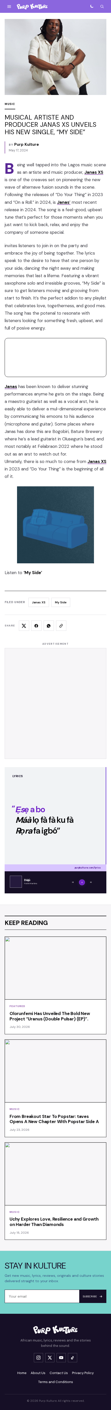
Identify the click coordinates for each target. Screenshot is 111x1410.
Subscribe (90, 1296)
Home (22, 1373)
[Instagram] (38, 1357)
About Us (38, 1373)
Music (10, 104)
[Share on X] (24, 626)
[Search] (102, 6)
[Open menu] (9, 6)
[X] (49, 1357)
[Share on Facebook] (36, 626)
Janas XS (38, 602)
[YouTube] (61, 1357)
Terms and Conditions (55, 1382)
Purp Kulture (26, 144)
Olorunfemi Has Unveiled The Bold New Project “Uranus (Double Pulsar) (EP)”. (50, 1016)
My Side (61, 602)
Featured (18, 1006)
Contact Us (59, 1373)
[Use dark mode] (91, 6)
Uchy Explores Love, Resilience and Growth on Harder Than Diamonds (54, 1221)
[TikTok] (72, 1357)
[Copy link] (61, 626)
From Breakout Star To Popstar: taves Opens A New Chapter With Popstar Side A (54, 1119)
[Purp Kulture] (32, 6)
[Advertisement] (55, 703)
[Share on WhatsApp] (49, 626)
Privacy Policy (83, 1373)
